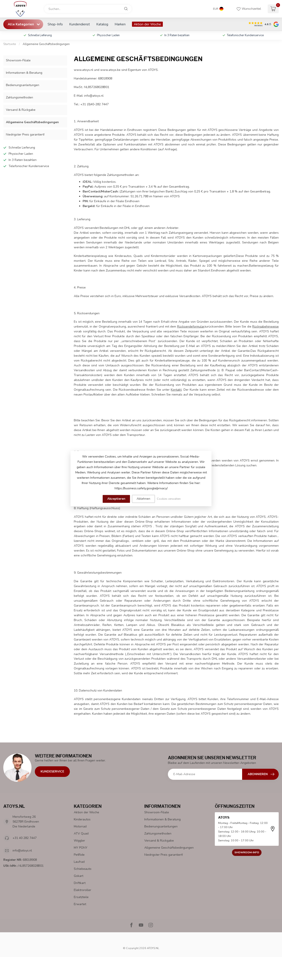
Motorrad (80, 826)
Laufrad (79, 862)
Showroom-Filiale (18, 60)
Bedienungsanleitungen (22, 85)
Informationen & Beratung (24, 73)
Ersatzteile (81, 897)
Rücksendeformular (190, 326)
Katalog (102, 24)
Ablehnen (143, 499)
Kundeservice (52, 771)
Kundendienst (79, 24)
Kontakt (176, 390)
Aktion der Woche (147, 24)
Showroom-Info (246, 852)
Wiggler (79, 840)
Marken (120, 24)
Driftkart (79, 883)
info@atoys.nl (22, 850)
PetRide (79, 855)
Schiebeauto (82, 869)
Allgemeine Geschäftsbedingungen (46, 44)
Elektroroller (82, 890)
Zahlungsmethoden (19, 97)
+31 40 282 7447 (25, 838)
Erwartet (80, 904)
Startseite (9, 44)
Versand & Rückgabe (20, 110)
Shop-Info (55, 24)
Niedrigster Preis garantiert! (25, 134)
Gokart (78, 876)
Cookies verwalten (169, 499)
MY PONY (80, 848)
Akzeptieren (116, 499)
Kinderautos (82, 819)
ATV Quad (81, 833)
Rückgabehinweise (265, 326)
